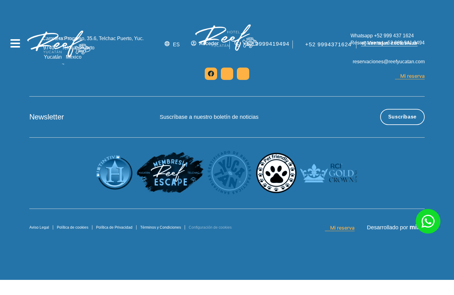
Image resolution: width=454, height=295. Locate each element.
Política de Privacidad (114, 227)
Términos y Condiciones (160, 227)
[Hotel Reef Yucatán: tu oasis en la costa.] (59, 44)
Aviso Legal (39, 227)
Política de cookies (72, 227)
